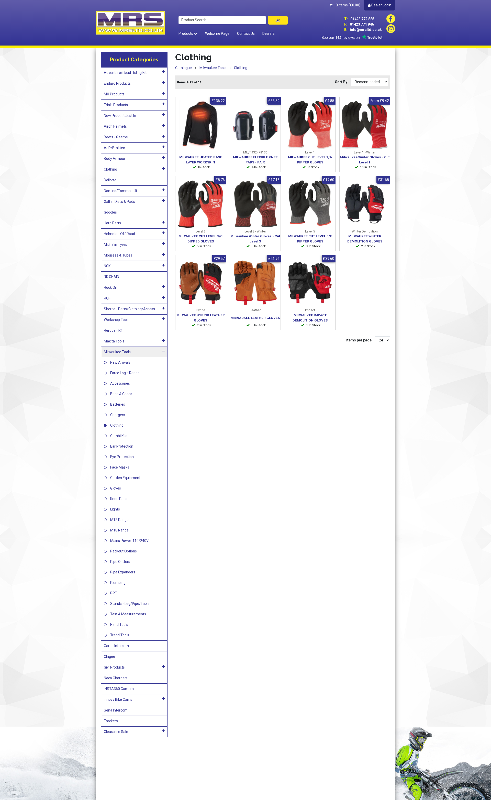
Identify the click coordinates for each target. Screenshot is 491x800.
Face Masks (119, 467)
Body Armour (114, 159)
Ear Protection (121, 446)
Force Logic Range (125, 373)
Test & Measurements (128, 614)
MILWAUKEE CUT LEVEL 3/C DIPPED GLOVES (200, 238)
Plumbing (118, 583)
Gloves (115, 488)
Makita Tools (114, 341)
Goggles (110, 212)
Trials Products (116, 105)
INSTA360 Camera (119, 689)
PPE (113, 593)
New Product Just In (120, 116)
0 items (347, 5)
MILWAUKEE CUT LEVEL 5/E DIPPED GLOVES (310, 238)
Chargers (117, 415)
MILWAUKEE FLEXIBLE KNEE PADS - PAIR (255, 159)
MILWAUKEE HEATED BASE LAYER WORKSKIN (200, 159)
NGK (107, 266)
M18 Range (119, 530)
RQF (107, 298)
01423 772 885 (359, 19)
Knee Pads (118, 499)
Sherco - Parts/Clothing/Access (129, 309)
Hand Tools (119, 625)
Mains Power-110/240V (129, 541)
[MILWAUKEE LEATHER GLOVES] (255, 283)
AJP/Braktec (114, 148)
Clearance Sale (116, 732)
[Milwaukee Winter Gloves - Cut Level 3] (255, 204)
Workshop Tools (116, 320)
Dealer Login (381, 5)
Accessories (120, 383)
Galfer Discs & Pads (119, 201)
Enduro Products (117, 83)
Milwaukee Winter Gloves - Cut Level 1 (364, 159)
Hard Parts (112, 223)
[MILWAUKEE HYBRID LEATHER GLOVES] (200, 283)
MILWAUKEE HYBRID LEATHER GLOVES (200, 317)
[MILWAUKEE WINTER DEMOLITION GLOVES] (365, 204)
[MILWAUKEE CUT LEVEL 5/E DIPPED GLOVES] (310, 204)
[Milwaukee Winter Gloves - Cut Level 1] (365, 125)
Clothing (110, 169)
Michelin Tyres (115, 244)
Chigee (109, 656)
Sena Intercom (116, 710)
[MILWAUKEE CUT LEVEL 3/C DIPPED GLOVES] (200, 204)
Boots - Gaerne (116, 137)
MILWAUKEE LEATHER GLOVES (255, 318)
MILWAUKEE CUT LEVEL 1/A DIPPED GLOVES (310, 159)
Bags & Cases (121, 394)
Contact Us (246, 33)
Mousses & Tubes (118, 255)
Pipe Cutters (120, 562)
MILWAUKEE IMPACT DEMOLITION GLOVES (310, 317)
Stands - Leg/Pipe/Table (130, 604)
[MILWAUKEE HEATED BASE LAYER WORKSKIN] (200, 125)
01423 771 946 (359, 24)
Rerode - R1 (113, 330)
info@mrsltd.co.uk (363, 30)
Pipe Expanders (122, 572)
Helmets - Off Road (119, 234)
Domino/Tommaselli (120, 191)
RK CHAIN (111, 277)
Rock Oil (110, 287)
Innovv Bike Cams (118, 699)
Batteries (117, 404)
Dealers (268, 33)
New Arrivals (120, 362)
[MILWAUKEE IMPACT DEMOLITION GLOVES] (310, 283)
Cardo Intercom (116, 646)
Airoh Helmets (115, 126)
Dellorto (110, 180)
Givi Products (114, 667)
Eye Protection (122, 457)
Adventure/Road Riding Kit (125, 73)
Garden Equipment (125, 478)
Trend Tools (119, 635)
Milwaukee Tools (117, 352)
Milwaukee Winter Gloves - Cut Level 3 (255, 238)
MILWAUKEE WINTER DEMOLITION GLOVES (364, 238)
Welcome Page (217, 33)
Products (186, 33)
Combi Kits (118, 436)
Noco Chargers (116, 678)
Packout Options (123, 551)
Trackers (111, 721)
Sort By (341, 82)
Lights (115, 509)
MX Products (114, 94)
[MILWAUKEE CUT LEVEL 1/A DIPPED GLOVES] (310, 125)
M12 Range (119, 520)
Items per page (359, 340)
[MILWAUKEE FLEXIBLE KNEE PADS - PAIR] (255, 125)
